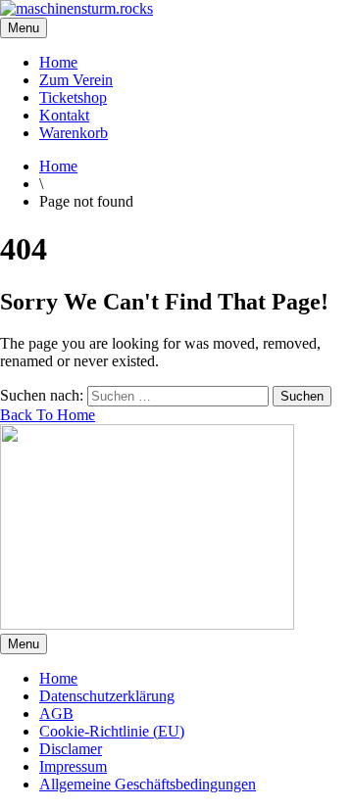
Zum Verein (76, 79)
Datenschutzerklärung (107, 696)
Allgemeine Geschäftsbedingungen (147, 784)
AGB (56, 713)
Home (58, 62)
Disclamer (70, 748)
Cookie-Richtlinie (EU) (111, 731)
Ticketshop (73, 97)
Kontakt (64, 115)
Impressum (73, 766)
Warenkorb (73, 132)
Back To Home (47, 414)
